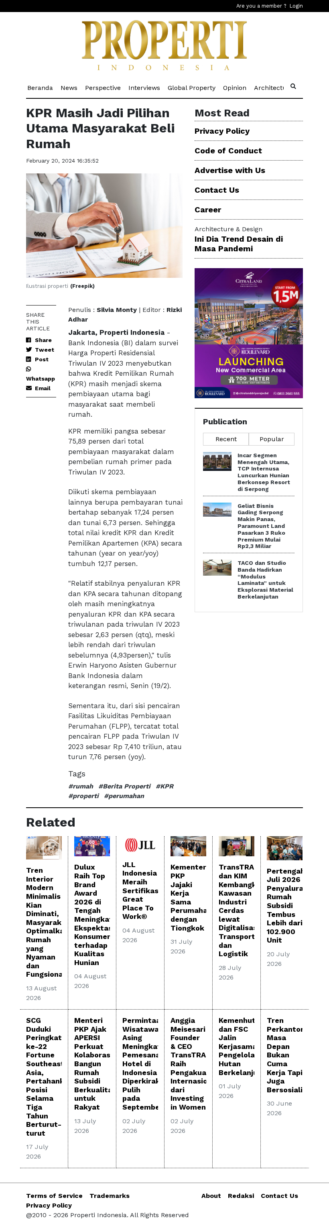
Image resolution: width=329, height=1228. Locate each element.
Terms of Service (54, 1195)
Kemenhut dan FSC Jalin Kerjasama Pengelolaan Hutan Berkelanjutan (244, 1046)
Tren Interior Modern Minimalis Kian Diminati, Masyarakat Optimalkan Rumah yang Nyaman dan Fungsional (47, 922)
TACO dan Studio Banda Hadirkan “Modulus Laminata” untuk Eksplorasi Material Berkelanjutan (265, 580)
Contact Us (217, 190)
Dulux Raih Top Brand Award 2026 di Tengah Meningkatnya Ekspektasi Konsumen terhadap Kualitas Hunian (100, 915)
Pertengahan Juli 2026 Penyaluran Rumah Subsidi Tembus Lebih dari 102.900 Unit (290, 906)
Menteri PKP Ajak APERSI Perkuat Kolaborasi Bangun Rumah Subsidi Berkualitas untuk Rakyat (95, 1063)
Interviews (144, 87)
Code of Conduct (228, 150)
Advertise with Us (230, 170)
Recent (226, 439)
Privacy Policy (222, 131)
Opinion (235, 87)
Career (208, 209)
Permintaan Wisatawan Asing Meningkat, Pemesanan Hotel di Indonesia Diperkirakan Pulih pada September (145, 1063)
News (70, 87)
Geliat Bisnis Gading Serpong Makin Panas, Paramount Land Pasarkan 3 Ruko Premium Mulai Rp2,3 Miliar (261, 526)
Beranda (40, 87)
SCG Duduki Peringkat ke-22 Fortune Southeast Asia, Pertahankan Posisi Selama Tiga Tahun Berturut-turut (49, 1076)
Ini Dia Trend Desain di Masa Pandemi (239, 243)
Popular (272, 439)
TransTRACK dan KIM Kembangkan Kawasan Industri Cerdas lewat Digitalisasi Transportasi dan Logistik (242, 910)
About (211, 1195)
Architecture (274, 87)
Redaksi (241, 1195)
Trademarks (109, 1195)
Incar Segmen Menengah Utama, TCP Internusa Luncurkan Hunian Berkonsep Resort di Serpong (264, 472)
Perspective (103, 87)
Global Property (192, 87)
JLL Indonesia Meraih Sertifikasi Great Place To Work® (141, 890)
